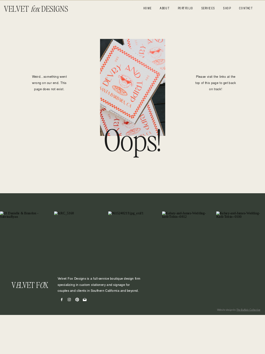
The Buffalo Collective (248, 309)
